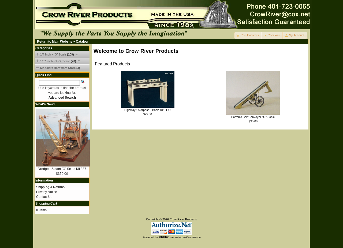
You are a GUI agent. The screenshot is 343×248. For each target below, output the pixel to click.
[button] (248, 35)
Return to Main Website (54, 41)
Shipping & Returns (50, 187)
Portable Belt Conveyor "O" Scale (253, 117)
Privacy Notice (46, 192)
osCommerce (192, 237)
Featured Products (112, 64)
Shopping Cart (46, 203)
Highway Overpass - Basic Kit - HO (147, 110)
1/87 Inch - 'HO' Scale (58, 61)
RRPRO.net (166, 237)
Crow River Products (183, 219)
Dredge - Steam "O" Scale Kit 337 (62, 169)
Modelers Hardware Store (60, 67)
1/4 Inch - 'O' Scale (57, 54)
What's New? (45, 104)
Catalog (82, 41)
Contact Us (44, 197)
